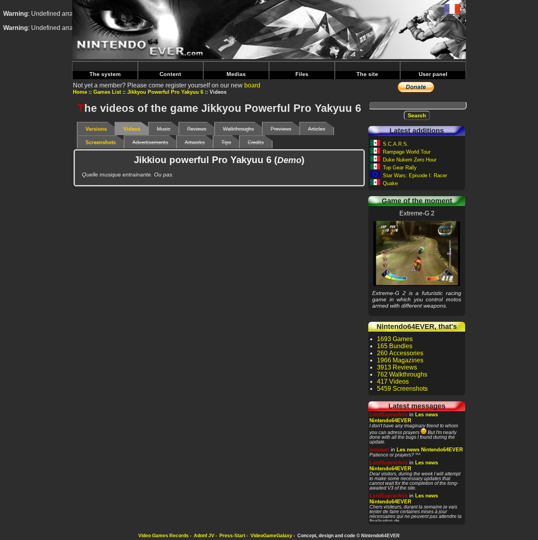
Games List (107, 92)
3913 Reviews (397, 367)
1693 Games (395, 339)
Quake (390, 183)
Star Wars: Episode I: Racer (415, 175)
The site (367, 74)
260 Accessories (400, 353)
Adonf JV (204, 535)
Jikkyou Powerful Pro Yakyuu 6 (165, 92)
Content (170, 74)
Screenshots (100, 142)
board (252, 85)
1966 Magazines (400, 360)
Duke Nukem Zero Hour (409, 160)
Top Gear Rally (400, 168)
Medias (236, 74)
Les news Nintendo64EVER (403, 417)
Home (80, 92)
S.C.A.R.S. (395, 144)
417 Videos (393, 381)
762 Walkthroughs (402, 374)
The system (105, 74)
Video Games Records (163, 535)
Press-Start (232, 535)
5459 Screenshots (402, 388)
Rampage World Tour (406, 152)
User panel (433, 74)
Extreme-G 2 (417, 253)
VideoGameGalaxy (271, 535)
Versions (96, 129)
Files (301, 74)
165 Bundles (394, 346)
